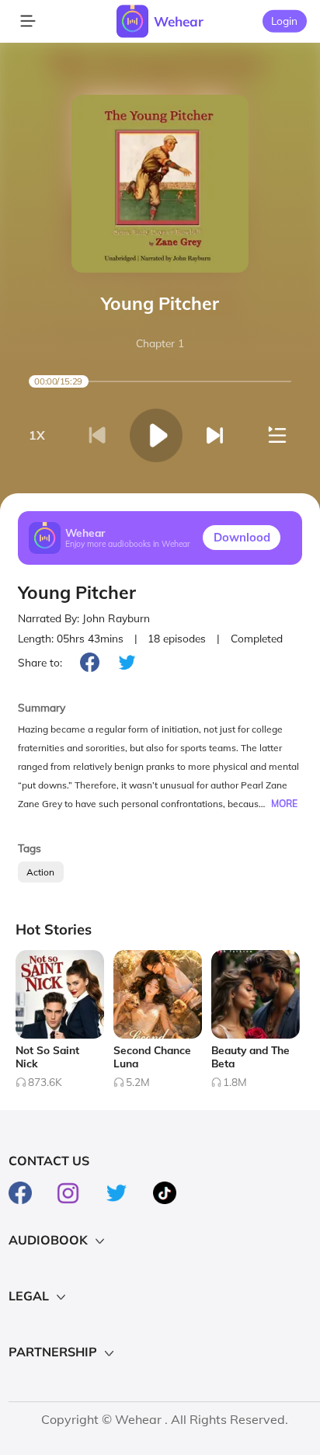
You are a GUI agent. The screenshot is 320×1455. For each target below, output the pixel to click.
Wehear (178, 21)
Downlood (242, 537)
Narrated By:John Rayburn (84, 618)
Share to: (40, 662)
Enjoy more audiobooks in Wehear (127, 544)
